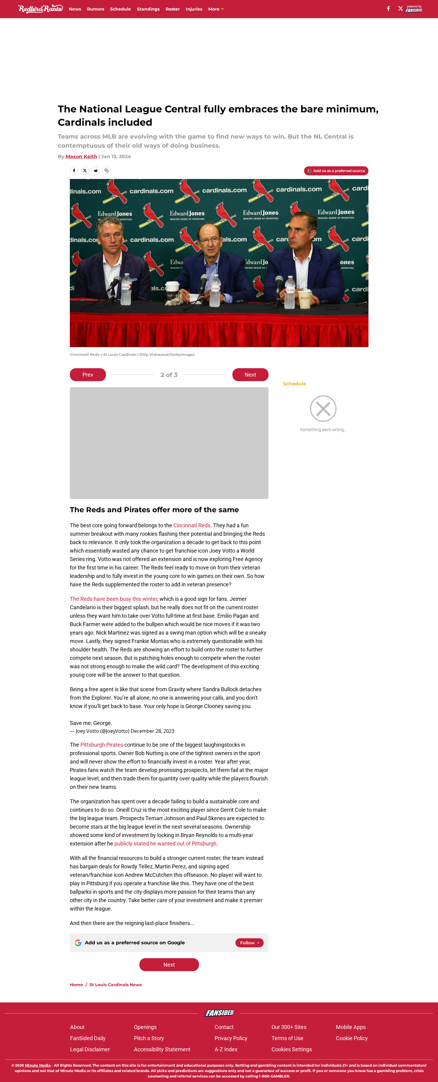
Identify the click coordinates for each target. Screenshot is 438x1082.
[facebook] (388, 8)
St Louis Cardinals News (115, 984)
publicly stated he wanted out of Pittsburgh (165, 843)
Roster (173, 9)
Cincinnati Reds (191, 525)
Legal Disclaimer (90, 1049)
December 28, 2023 (152, 731)
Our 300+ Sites (289, 1027)
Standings (148, 9)
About (77, 1027)
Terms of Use (287, 1038)
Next (250, 375)
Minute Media (38, 1065)
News (75, 9)
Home (76, 984)
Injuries (194, 9)
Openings (145, 1027)
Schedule (120, 9)
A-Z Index (226, 1049)
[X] (400, 8)
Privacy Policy (231, 1038)
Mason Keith (81, 156)
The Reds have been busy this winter (113, 599)
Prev (87, 375)
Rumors (95, 9)
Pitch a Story (149, 1038)
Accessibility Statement (162, 1049)
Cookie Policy (352, 1038)
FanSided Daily (88, 1038)
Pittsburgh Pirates (102, 745)
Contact (224, 1027)
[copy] (106, 170)
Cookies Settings (292, 1049)
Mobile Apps (351, 1027)
